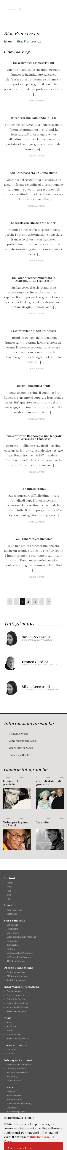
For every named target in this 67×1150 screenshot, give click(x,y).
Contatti (10, 1053)
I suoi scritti (12, 929)
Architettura (13, 1026)
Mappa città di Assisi (21, 748)
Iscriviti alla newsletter (17, 1072)
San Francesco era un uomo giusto (33, 172)
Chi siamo (11, 1091)
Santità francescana (16, 980)
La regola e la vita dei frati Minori (33, 222)
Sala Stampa (12, 1076)
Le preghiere (13, 933)
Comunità (11, 1049)
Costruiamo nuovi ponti (33, 385)
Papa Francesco (14, 910)
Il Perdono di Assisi (16, 961)
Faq (8, 899)
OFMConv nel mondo (17, 976)
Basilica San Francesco (18, 1038)
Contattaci (12, 1108)
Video (9, 887)
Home (8, 41)
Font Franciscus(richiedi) (19, 1103)
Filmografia (12, 941)
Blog (9, 895)
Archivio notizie (14, 1095)
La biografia (12, 925)
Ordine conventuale (16, 972)
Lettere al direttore (16, 1068)
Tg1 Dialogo (12, 914)
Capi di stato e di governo (48, 782)
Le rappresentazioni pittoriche (21, 937)
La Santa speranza (33, 488)
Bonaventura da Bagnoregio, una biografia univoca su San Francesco (33, 437)
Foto (9, 891)
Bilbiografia (12, 945)
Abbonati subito (14, 1100)
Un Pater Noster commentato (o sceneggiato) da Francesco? (33, 279)
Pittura (10, 1030)
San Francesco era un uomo (33, 538)
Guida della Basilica (20, 755)
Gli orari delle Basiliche (17, 1003)
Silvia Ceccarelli (36, 637)
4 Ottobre (11, 949)
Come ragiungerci (15, 995)
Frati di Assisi (13, 1034)
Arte (9, 1022)
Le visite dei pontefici (11, 782)
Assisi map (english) (16, 1011)
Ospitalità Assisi (18, 733)
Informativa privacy (16, 1112)
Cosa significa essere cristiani (33, 62)
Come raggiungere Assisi (23, 740)
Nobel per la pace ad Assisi (15, 824)
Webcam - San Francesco (19, 1064)
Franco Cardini (35, 662)
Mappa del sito (13, 1080)
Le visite (42, 822)
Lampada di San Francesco (20, 953)
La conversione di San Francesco (33, 330)
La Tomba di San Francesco (20, 957)
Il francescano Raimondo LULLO (33, 117)
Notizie (10, 883)
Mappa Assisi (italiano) (17, 1007)
